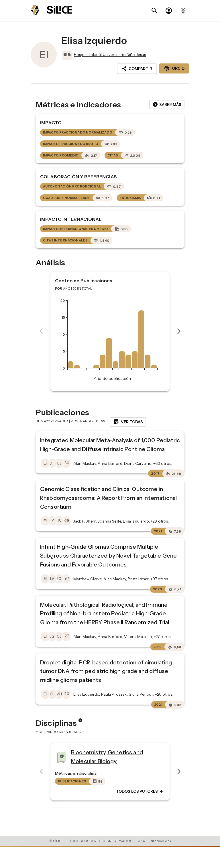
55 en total (83, 289)
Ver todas (128, 421)
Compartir (137, 68)
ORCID (174, 68)
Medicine (134, 754)
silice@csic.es (161, 841)
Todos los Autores (41, 791)
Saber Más (166, 104)
